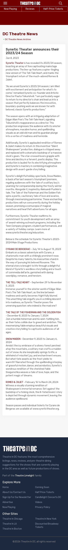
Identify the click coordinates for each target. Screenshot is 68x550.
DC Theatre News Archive (18, 39)
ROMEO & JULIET (14, 382)
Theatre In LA (9, 523)
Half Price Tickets (44, 492)
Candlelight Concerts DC (48, 497)
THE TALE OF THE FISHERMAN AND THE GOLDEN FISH (33, 312)
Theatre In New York (45, 518)
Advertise (7, 502)
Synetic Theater (14, 63)
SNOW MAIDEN (13, 339)
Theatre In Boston (12, 528)
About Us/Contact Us (14, 492)
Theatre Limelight (24, 475)
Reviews (30, 8)
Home (5, 487)
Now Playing (8, 507)
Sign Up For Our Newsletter (16, 497)
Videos (38, 502)
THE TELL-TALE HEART (18, 282)
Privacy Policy (42, 507)
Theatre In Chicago (12, 518)
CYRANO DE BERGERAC (18, 249)
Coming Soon (42, 487)
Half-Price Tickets (53, 8)
